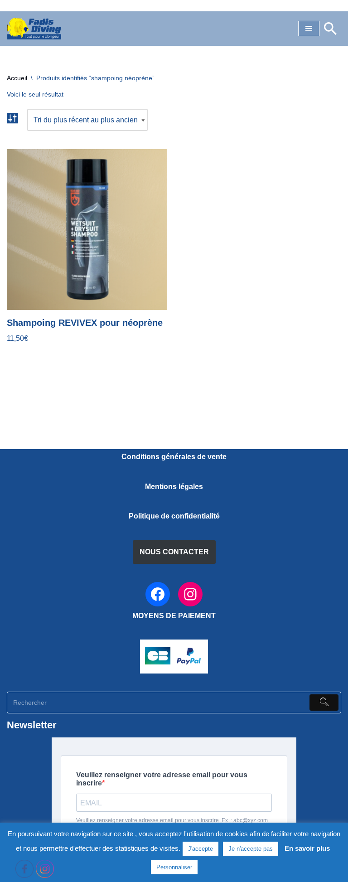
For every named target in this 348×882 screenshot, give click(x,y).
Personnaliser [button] (174, 867)
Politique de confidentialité (174, 516)
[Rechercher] (330, 28)
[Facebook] (157, 594)
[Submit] (323, 702)
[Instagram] (190, 594)
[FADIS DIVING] (34, 28)
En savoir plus (307, 848)
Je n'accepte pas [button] (250, 848)
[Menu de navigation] (308, 28)
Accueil (17, 78)
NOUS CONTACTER (174, 552)
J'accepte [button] (200, 848)
